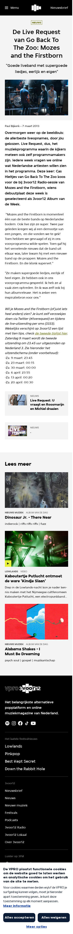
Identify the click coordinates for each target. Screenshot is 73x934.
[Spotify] (7, 723)
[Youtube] (33, 723)
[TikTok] (26, 723)
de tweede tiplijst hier (51, 333)
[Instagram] (13, 723)
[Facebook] (20, 723)
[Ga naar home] (36, 8)
